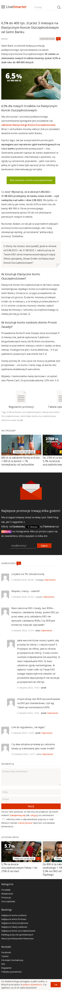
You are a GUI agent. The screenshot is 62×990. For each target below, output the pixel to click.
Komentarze (8, 563)
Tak (55, 984)
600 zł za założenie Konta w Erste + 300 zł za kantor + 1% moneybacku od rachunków (20, 461)
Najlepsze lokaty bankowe (14, 926)
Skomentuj (7, 763)
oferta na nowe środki (12, 420)
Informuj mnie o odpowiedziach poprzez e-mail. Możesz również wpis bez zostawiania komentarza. (28, 823)
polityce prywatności (32, 984)
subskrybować (25, 822)
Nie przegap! (8, 430)
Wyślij (31, 806)
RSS (3, 963)
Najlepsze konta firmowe (13, 919)
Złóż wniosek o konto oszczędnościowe (31, 180)
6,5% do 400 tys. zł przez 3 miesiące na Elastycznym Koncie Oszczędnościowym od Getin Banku (30, 27)
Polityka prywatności (11, 971)
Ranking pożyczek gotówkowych (17, 934)
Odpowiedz (50, 579)
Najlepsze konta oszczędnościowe (18, 930)
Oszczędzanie (8, 901)
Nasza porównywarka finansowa (17, 938)
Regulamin (6, 967)
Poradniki (5, 889)
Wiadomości (7, 893)
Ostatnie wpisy (10, 837)
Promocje (6, 897)
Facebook (6, 952)
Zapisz (44, 545)
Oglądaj (6, 531)
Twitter (5, 956)
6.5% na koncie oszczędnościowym (24, 412)
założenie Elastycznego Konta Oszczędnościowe (28, 125)
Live (16, 7)
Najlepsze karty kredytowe (14, 923)
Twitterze (49, 526)
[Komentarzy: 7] (58, 38)
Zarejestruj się (17, 815)
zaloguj (33, 815)
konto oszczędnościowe (44, 416)
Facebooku (18, 526)
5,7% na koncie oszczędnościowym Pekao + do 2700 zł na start (19, 867)
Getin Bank (25, 416)
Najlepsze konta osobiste (14, 915)
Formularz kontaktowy (12, 960)
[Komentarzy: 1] (38, 451)
